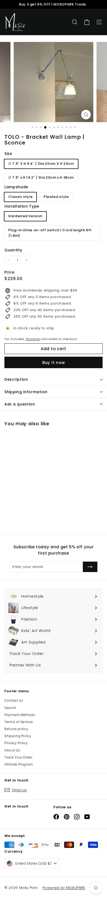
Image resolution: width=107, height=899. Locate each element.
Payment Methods (19, 715)
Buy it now (53, 362)
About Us (12, 750)
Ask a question (19, 404)
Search (10, 708)
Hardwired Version (25, 216)
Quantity (13, 250)
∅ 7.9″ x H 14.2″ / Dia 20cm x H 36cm (40, 177)
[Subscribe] (90, 567)
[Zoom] (86, 114)
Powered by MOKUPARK (64, 887)
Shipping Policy (17, 736)
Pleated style (56, 196)
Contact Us (13, 700)
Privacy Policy (16, 743)
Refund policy (16, 729)
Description (16, 379)
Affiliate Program (18, 764)
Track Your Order (18, 757)
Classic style (20, 196)
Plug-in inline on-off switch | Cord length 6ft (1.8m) (50, 233)
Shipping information (26, 391)
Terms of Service (18, 722)
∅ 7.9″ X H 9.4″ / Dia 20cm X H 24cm (41, 163)
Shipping (33, 339)
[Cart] (87, 22)
